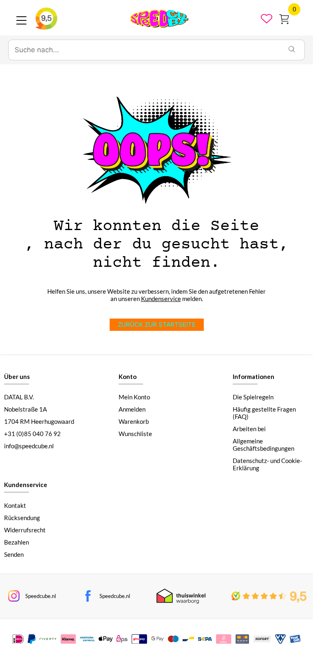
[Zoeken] (291, 50)
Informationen (253, 376)
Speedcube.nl (40, 596)
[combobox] (144, 50)
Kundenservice (161, 298)
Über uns (17, 376)
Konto (128, 376)
